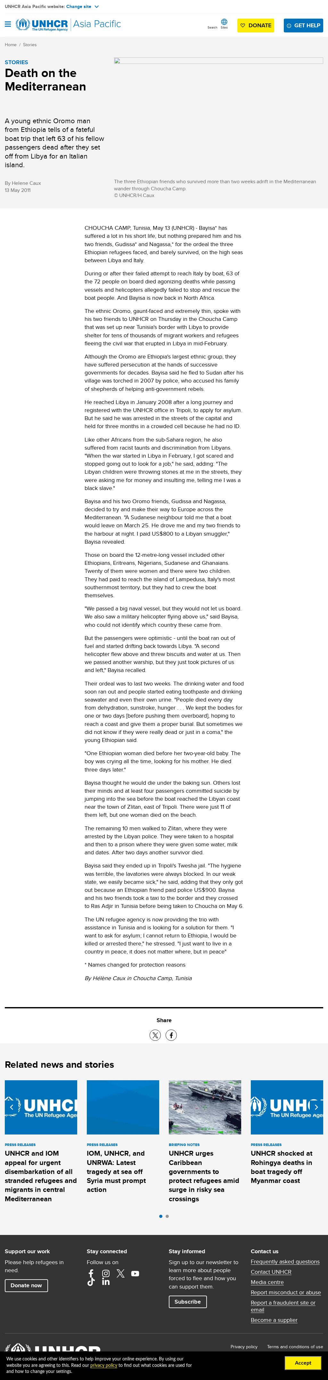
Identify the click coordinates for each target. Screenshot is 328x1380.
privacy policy (103, 1365)
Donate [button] (260, 25)
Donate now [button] (26, 1285)
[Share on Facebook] (171, 1035)
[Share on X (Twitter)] (155, 1035)
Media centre (267, 1282)
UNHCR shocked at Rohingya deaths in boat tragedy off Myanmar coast (281, 1167)
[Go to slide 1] (162, 1218)
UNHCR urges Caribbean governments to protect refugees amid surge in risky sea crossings (204, 1176)
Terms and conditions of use (295, 1346)
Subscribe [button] (188, 1302)
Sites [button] (224, 27)
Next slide (316, 1107)
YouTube (135, 1273)
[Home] (37, 25)
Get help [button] (307, 25)
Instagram (106, 1273)
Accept (303, 1363)
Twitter (120, 1273)
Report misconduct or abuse (286, 1292)
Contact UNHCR (271, 1271)
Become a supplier (274, 1320)
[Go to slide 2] (169, 1218)
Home (11, 44)
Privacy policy (244, 1346)
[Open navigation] (8, 25)
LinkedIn (106, 1282)
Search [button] (212, 27)
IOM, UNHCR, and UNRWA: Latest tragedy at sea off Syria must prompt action (116, 1171)
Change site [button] (78, 6)
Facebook (91, 1273)
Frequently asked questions (285, 1261)
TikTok (91, 1282)
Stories (30, 44)
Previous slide (11, 1107)
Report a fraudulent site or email (283, 1306)
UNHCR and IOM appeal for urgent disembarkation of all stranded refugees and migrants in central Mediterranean (41, 1176)
